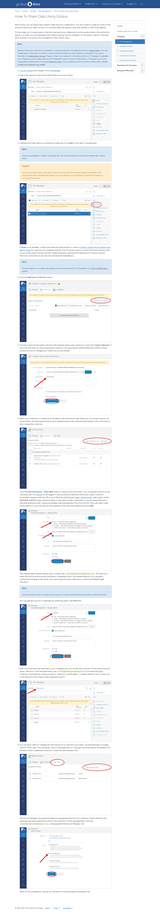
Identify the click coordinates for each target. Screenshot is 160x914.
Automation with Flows (128, 56)
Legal (47, 908)
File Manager (55, 71)
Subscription (94, 51)
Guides (24, 11)
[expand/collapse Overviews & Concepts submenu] (142, 65)
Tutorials (33, 11)
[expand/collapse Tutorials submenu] (142, 36)
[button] (141, 4)
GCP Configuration (99, 268)
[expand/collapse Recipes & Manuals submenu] (142, 70)
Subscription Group (37, 56)
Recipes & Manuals (125, 71)
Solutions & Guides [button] (111, 4)
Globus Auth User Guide (127, 31)
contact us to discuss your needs (31, 65)
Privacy (55, 908)
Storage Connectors (127, 51)
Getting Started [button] (71, 4)
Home (17, 11)
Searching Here (55, 62)
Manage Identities (126, 46)
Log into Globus (26, 71)
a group (38, 495)
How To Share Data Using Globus (66, 11)
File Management (45, 11)
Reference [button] (90, 4)
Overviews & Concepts (127, 65)
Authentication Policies (128, 60)
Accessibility (67, 908)
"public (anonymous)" (83, 498)
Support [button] (130, 4)
